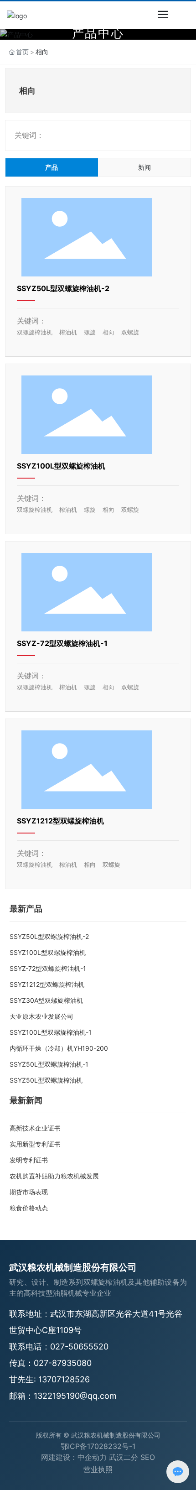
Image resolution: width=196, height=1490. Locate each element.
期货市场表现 (29, 1192)
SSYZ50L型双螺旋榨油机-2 (63, 288)
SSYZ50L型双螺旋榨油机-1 (49, 1064)
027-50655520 (79, 1346)
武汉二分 (123, 1457)
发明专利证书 (29, 1160)
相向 (108, 332)
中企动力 (92, 1457)
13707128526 (64, 1379)
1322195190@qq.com (75, 1396)
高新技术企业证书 (35, 1128)
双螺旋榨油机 (34, 332)
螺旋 (90, 332)
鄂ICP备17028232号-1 (98, 1446)
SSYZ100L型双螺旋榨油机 (61, 465)
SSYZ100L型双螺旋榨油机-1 (51, 1032)
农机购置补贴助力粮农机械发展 (54, 1176)
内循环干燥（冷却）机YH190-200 (59, 1048)
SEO (147, 1457)
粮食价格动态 (29, 1208)
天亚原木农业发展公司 (41, 1016)
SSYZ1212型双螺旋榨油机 (60, 820)
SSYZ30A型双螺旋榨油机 (46, 1000)
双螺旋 (130, 332)
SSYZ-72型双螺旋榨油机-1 (62, 643)
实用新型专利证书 (35, 1144)
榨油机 (68, 332)
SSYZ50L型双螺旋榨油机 (46, 1080)
